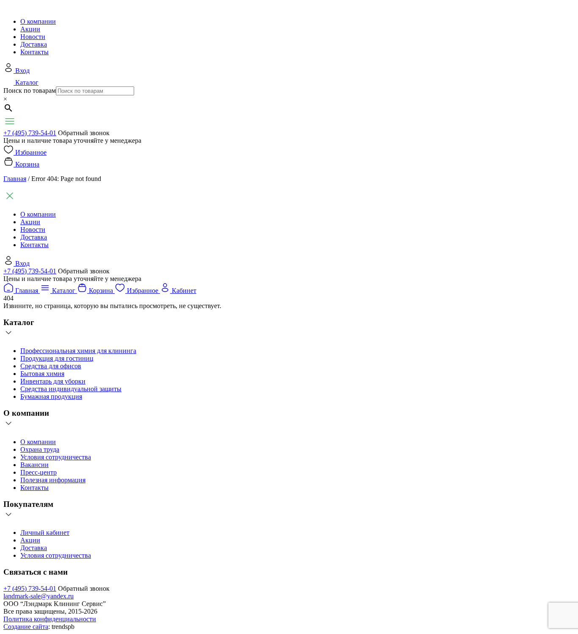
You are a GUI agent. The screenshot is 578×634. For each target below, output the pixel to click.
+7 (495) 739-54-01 (29, 132)
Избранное (31, 152)
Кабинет (184, 290)
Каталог (27, 82)
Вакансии (34, 464)
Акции (30, 29)
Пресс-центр (38, 472)
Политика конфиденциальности (49, 619)
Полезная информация (52, 480)
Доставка (33, 44)
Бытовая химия (42, 373)
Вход (22, 70)
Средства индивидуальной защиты (70, 388)
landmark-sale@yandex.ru (38, 596)
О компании (38, 21)
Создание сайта (25, 626)
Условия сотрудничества (55, 457)
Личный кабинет (44, 532)
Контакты (34, 52)
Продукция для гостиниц (57, 358)
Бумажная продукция (51, 396)
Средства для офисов (50, 366)
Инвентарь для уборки (52, 381)
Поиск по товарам (29, 90)
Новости (32, 36)
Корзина (27, 164)
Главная (14, 178)
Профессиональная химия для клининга (78, 350)
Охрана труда (39, 449)
